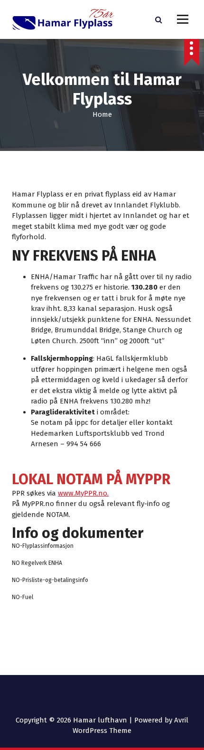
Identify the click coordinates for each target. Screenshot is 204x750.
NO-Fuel (22, 597)
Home (102, 114)
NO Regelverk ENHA (37, 563)
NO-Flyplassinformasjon (43, 546)
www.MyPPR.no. (83, 493)
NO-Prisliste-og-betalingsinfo (50, 580)
